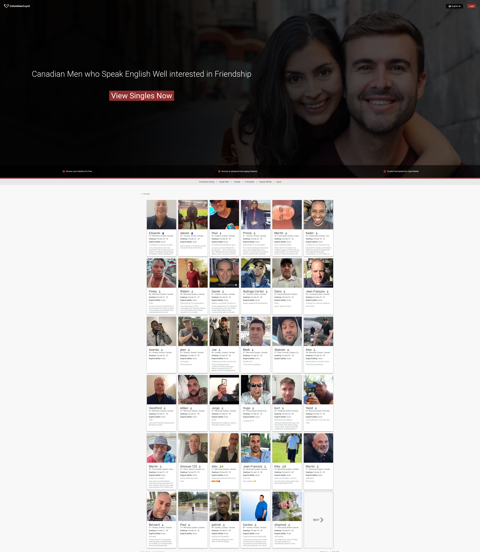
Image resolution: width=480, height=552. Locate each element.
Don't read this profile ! (283, 245)
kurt (277, 408)
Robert (184, 291)
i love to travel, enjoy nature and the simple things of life (286, 482)
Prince (247, 233)
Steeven (279, 350)
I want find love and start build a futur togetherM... (255, 537)
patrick (216, 525)
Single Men (224, 182)
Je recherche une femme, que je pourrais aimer (224, 245)
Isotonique (184, 362)
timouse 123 (188, 466)
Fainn (151, 303)
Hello (151, 420)
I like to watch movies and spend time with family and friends (193, 247)
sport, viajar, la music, (282, 306)
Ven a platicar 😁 (249, 481)
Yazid (309, 408)
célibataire (310, 478)
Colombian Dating (206, 182)
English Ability (265, 182)
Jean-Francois (252, 466)
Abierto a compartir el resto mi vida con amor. (224, 303)
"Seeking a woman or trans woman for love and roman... (224, 362)
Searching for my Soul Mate (254, 245)
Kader (310, 233)
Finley (153, 291)
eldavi (184, 408)
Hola (308, 423)
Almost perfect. (186, 365)
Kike (277, 466)
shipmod (280, 525)
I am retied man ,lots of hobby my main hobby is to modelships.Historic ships (286, 542)
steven (184, 233)
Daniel (216, 291)
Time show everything (251, 365)
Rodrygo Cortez (253, 291)
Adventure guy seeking (283, 420)
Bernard (154, 525)
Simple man (247, 362)
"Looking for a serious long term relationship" (161, 245)
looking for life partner (220, 537)
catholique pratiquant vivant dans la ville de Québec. (222, 541)
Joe (214, 350)
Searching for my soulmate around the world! (193, 303)
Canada (237, 182)
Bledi (246, 350)
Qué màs (246, 478)
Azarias (154, 350)
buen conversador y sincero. (285, 478)
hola (182, 481)
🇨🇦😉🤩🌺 (216, 481)
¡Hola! (214, 420)
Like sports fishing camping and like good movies (161, 424)
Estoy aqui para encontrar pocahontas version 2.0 (224, 478)
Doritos (248, 525)
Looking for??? (248, 421)
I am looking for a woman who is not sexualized (318, 420)
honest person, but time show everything (318, 362)
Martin (278, 233)
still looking (278, 537)
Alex (309, 350)
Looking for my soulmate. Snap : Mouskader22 (318, 245)
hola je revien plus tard (189, 478)
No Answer (310, 306)
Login (471, 6)
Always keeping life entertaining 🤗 (255, 303)
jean (183, 350)
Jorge (216, 408)
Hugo (246, 408)
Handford (155, 408)
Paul (215, 233)
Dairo (278, 291)
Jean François (315, 291)
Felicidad (152, 537)
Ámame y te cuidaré (156, 478)
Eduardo (154, 233)
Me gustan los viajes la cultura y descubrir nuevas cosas (224, 424)
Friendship (249, 182)
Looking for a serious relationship (318, 303)
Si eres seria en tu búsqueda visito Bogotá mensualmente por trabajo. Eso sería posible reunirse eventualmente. (160, 543)
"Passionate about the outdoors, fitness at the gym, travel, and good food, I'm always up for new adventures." (224, 367)
